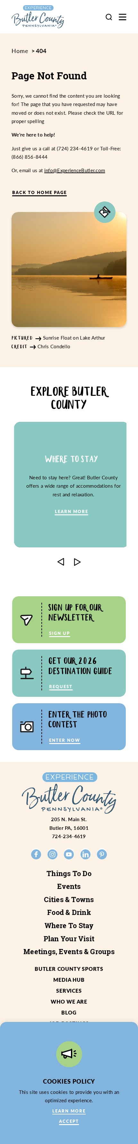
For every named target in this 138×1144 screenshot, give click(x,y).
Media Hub (68, 979)
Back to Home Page (39, 192)
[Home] (44, 16)
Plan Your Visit (69, 939)
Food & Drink (69, 912)
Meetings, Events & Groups (69, 951)
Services (69, 990)
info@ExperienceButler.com (74, 170)
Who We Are (69, 1001)
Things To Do (69, 873)
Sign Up (59, 633)
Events (69, 886)
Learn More (69, 1111)
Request (61, 686)
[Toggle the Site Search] (108, 17)
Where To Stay (69, 925)
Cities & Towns (69, 899)
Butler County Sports (69, 968)
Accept (69, 1121)
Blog (68, 1012)
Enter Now (64, 740)
